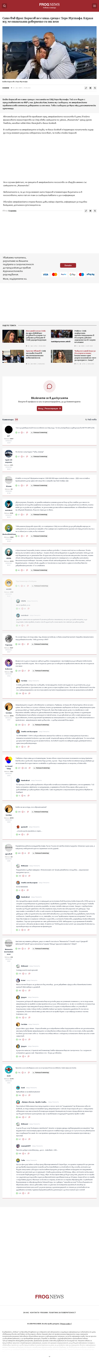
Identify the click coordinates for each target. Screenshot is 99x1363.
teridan (24, 681)
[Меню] (94, 5)
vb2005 (8, 589)
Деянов (24, 827)
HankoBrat (25, 780)
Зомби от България (29, 731)
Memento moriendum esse (8, 951)
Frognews (12, 210)
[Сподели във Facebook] (90, 88)
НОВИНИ (5, 88)
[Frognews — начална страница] (49, 1297)
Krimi (23, 980)
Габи (23, 1160)
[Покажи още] (49, 1356)
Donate (68, 265)
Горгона (8, 645)
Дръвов (8, 854)
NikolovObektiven (9, 534)
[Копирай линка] (86, 88)
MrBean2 (24, 866)
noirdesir (8, 510)
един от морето (8, 461)
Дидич (24, 997)
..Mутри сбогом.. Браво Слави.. (34, 1102)
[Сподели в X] (95, 88)
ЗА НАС (26, 1312)
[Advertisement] (49, 157)
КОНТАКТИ (34, 1312)
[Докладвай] (27, 432)
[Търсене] (4, 5)
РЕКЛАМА (44, 1312)
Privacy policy (66, 1324)
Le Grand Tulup (8, 767)
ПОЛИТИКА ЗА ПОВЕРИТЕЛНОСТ (62, 1312)
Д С (8, 436)
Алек (9, 1076)
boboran (8, 669)
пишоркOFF (26, 1146)
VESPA (8, 558)
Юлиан (8, 486)
